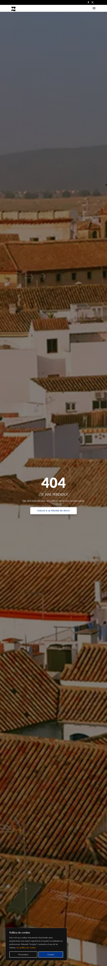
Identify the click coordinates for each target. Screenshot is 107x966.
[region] (36, 944)
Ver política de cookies (26, 947)
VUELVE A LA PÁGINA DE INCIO (53, 510)
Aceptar (50, 954)
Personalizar (23, 954)
